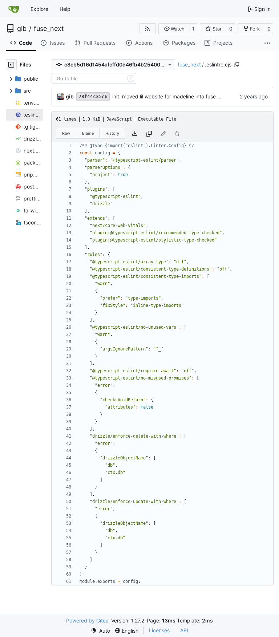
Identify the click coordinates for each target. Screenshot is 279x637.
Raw (66, 133)
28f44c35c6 (93, 96)
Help (65, 9)
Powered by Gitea (87, 620)
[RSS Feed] (147, 28)
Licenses (159, 630)
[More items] (267, 43)
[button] (174, 28)
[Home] (14, 9)
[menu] (100, 631)
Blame (88, 133)
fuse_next (49, 28)
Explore (39, 9)
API (184, 630)
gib (22, 28)
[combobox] (94, 78)
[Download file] (135, 133)
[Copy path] (236, 64)
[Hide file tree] (11, 64)
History (112, 133)
